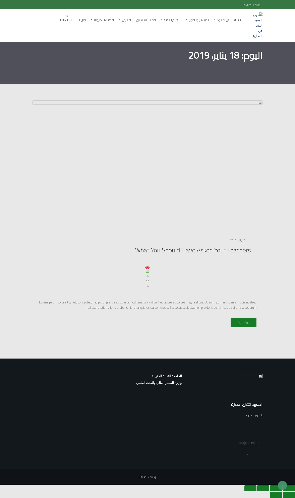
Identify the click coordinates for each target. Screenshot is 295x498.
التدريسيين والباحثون (199, 20)
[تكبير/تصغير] (289, 488)
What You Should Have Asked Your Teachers (193, 250)
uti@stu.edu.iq (251, 4)
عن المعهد (223, 20)
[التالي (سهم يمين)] (276, 495)
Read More (243, 323)
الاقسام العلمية (172, 20)
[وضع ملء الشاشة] (276, 488)
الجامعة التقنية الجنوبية (167, 376)
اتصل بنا (82, 20)
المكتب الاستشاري (146, 20)
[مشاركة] (263, 488)
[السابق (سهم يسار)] (289, 495)
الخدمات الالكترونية (104, 20)
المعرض (126, 20)
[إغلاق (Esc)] (250, 488)
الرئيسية (238, 20)
